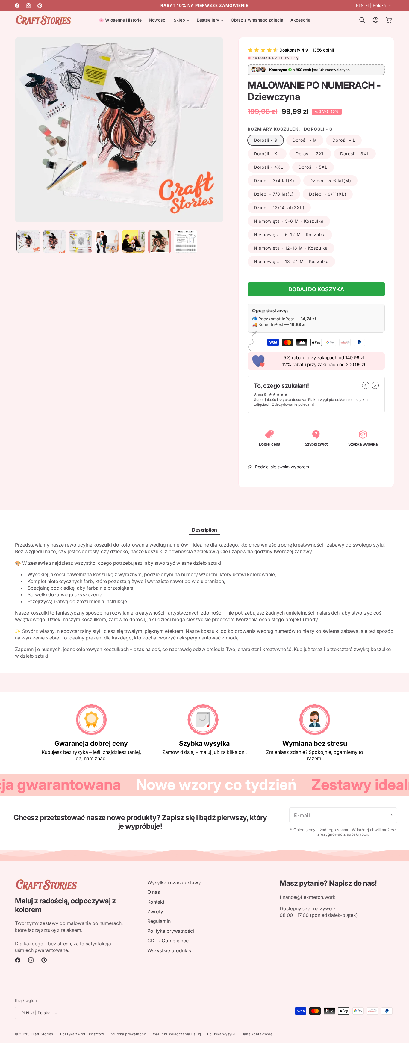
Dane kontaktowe (257, 1034)
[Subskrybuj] (390, 815)
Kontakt (155, 902)
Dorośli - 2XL (310, 153)
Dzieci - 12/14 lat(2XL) (279, 207)
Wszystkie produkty (169, 950)
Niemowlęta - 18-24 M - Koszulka (291, 261)
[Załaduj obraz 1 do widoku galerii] (28, 241)
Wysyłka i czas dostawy (174, 882)
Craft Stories (42, 1034)
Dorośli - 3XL (354, 153)
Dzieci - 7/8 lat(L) (274, 194)
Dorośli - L (343, 140)
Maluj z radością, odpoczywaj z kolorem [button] (65, 905)
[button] (181, 20)
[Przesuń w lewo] (365, 385)
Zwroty (155, 911)
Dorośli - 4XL (268, 167)
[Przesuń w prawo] (375, 385)
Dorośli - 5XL (313, 167)
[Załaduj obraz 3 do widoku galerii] (81, 241)
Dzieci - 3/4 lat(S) (274, 180)
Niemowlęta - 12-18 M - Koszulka (291, 247)
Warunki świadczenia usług (177, 1034)
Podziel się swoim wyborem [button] (282, 466)
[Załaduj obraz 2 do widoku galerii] (54, 241)
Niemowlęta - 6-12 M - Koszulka (290, 234)
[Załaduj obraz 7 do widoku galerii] (186, 241)
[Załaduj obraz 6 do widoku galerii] (159, 241)
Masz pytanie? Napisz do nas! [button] (328, 883)
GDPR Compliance (168, 941)
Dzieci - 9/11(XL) (327, 194)
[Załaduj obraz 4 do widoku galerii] (107, 241)
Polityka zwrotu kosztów (82, 1034)
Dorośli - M (305, 140)
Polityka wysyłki (221, 1034)
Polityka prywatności (170, 931)
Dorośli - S (265, 140)
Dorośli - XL (267, 153)
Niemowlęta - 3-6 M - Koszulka (289, 221)
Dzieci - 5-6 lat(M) (330, 180)
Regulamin (159, 921)
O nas (153, 892)
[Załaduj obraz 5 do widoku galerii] (133, 241)
